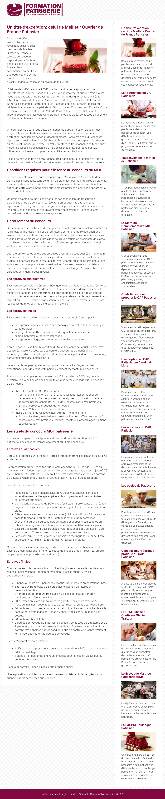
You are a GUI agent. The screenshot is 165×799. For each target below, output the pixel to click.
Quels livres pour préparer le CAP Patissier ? (138, 297)
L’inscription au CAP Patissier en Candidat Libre (136, 362)
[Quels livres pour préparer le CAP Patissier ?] (138, 321)
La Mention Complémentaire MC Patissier (135, 226)
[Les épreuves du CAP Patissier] (138, 451)
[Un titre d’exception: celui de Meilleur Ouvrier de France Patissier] (138, 55)
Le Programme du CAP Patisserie (137, 94)
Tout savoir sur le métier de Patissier (138, 159)
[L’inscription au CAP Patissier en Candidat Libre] (138, 386)
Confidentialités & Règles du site (59, 794)
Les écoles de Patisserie (138, 485)
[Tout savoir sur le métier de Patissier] (138, 181)
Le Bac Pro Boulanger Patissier (136, 726)
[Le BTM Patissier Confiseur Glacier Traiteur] (138, 639)
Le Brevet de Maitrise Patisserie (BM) (136, 675)
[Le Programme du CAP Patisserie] (138, 116)
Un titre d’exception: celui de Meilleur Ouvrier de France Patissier (138, 31)
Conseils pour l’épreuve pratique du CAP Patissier (137, 554)
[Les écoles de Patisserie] (138, 506)
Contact (83, 794)
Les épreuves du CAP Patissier (136, 429)
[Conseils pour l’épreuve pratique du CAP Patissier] (138, 577)
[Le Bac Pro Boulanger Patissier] (138, 748)
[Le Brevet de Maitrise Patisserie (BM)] (138, 697)
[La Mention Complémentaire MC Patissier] (138, 249)
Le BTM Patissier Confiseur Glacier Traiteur (133, 615)
